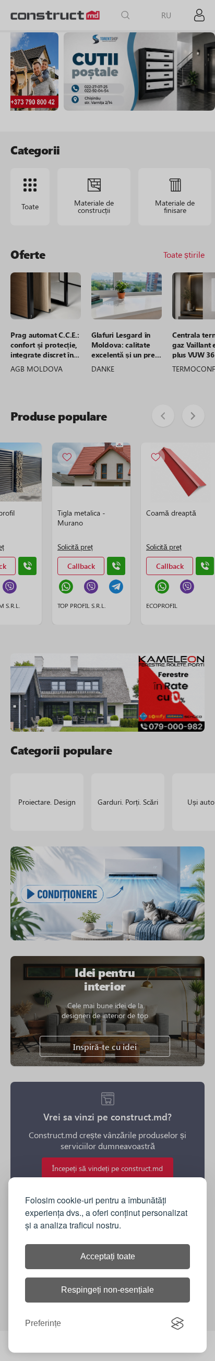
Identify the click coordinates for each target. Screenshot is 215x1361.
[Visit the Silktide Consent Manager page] (177, 1323)
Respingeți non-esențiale (107, 1289)
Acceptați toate (107, 1256)
